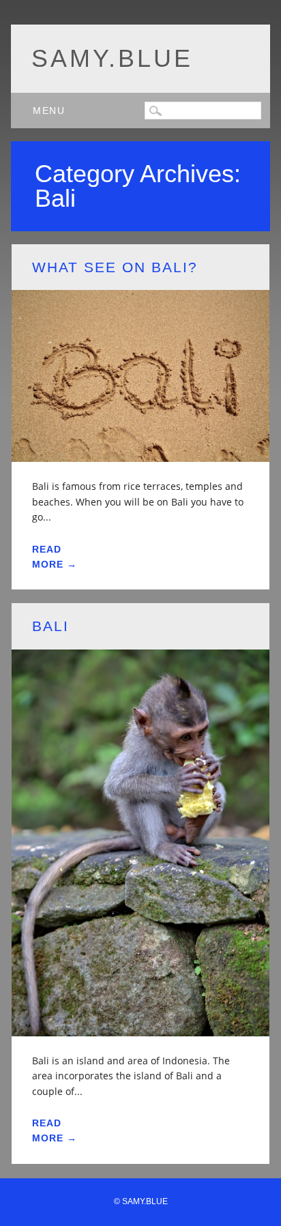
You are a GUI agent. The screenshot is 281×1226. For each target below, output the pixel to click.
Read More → (54, 557)
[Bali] (140, 1027)
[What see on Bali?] (140, 453)
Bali (50, 626)
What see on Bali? (115, 267)
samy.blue (112, 58)
